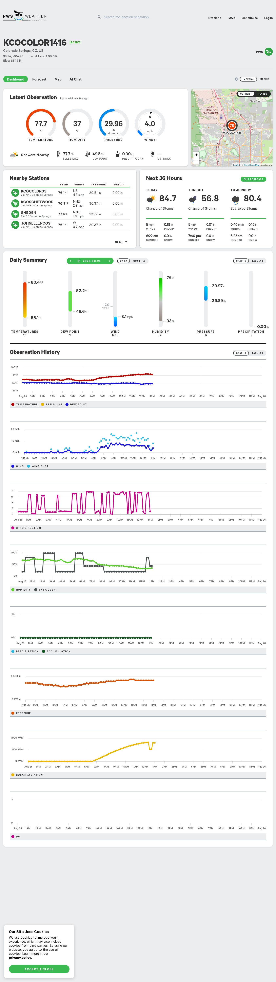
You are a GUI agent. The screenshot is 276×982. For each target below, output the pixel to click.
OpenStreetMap (251, 164)
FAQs (231, 18)
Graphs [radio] (241, 353)
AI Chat (76, 80)
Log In (268, 18)
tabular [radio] (257, 261)
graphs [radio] (241, 261)
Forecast (39, 80)
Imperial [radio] (248, 79)
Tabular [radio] (257, 353)
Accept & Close (39, 969)
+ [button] (196, 154)
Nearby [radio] (262, 94)
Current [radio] (246, 94)
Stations (214, 18)
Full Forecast (253, 179)
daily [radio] (123, 261)
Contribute (250, 18)
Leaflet (236, 164)
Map (58, 80)
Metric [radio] (265, 79)
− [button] (196, 160)
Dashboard (15, 80)
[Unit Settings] (236, 79)
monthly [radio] (139, 261)
